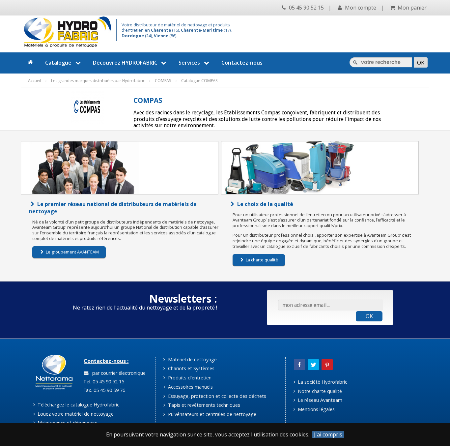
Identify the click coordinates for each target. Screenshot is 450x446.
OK (369, 316)
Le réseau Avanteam (319, 400)
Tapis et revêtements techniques (203, 405)
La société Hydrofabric (321, 382)
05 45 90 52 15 (306, 7)
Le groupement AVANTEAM (72, 252)
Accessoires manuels (190, 387)
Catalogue (58, 62)
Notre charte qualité (319, 391)
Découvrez (125, 62)
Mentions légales (315, 409)
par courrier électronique (118, 373)
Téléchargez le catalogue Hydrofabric (77, 404)
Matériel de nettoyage (192, 359)
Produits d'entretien (189, 377)
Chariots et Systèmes (190, 368)
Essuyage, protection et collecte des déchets (216, 396)
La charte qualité (261, 260)
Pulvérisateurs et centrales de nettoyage (211, 414)
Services (189, 62)
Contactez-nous (242, 62)
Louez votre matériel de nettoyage (75, 414)
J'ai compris (328, 434)
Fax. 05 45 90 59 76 (103, 390)
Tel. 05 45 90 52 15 (103, 381)
